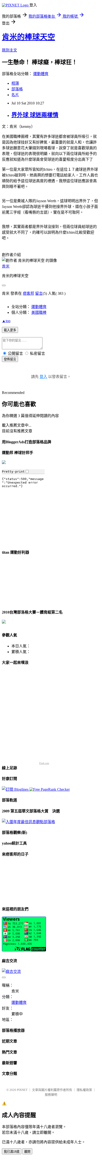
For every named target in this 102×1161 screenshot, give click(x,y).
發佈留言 (10, 359)
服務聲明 (51, 1094)
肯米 (5, 266)
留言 (39, 293)
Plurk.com (44, 763)
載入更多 (10, 330)
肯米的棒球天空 (28, 37)
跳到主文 (9, 50)
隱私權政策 (84, 1090)
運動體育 (40, 74)
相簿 (15, 83)
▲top (6, 321)
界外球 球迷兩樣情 (34, 115)
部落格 (17, 89)
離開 (27, 1151)
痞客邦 (28, 293)
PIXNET (22, 1090)
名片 (15, 95)
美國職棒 (38, 312)
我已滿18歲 (11, 1151)
